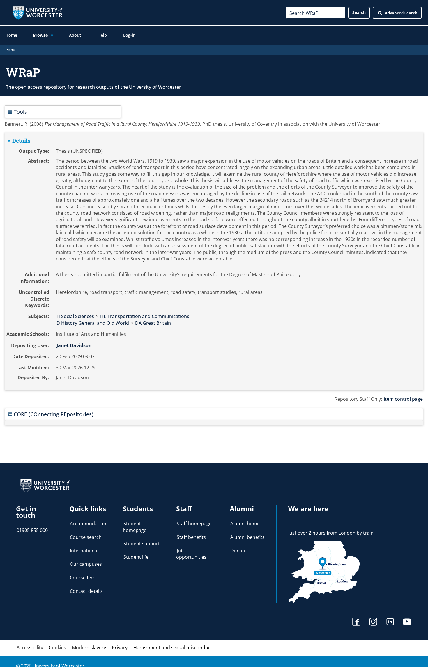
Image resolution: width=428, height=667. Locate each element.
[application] (50, 35)
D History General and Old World (92, 323)
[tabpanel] (214, 261)
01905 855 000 (32, 530)
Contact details (86, 591)
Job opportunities (191, 553)
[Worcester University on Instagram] (373, 622)
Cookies (57, 647)
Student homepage (134, 526)
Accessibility (30, 647)
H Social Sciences (75, 316)
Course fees (83, 577)
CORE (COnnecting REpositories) (52, 414)
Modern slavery (89, 647)
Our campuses (86, 564)
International (84, 550)
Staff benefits (191, 537)
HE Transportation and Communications (144, 316)
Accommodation (88, 523)
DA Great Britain (153, 323)
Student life (135, 557)
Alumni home (245, 523)
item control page (403, 399)
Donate (238, 550)
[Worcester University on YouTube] (407, 622)
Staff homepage (194, 523)
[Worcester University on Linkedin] (390, 622)
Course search (86, 537)
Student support (141, 543)
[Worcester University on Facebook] (356, 622)
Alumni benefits (247, 537)
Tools (19, 111)
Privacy (120, 647)
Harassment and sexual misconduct (172, 647)
